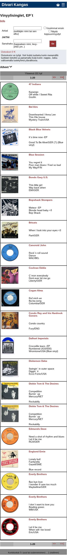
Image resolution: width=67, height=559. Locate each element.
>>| (62, 543)
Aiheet (4, 67)
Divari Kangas (15, 4)
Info (2, 21)
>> (54, 543)
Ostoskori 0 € (8, 52)
